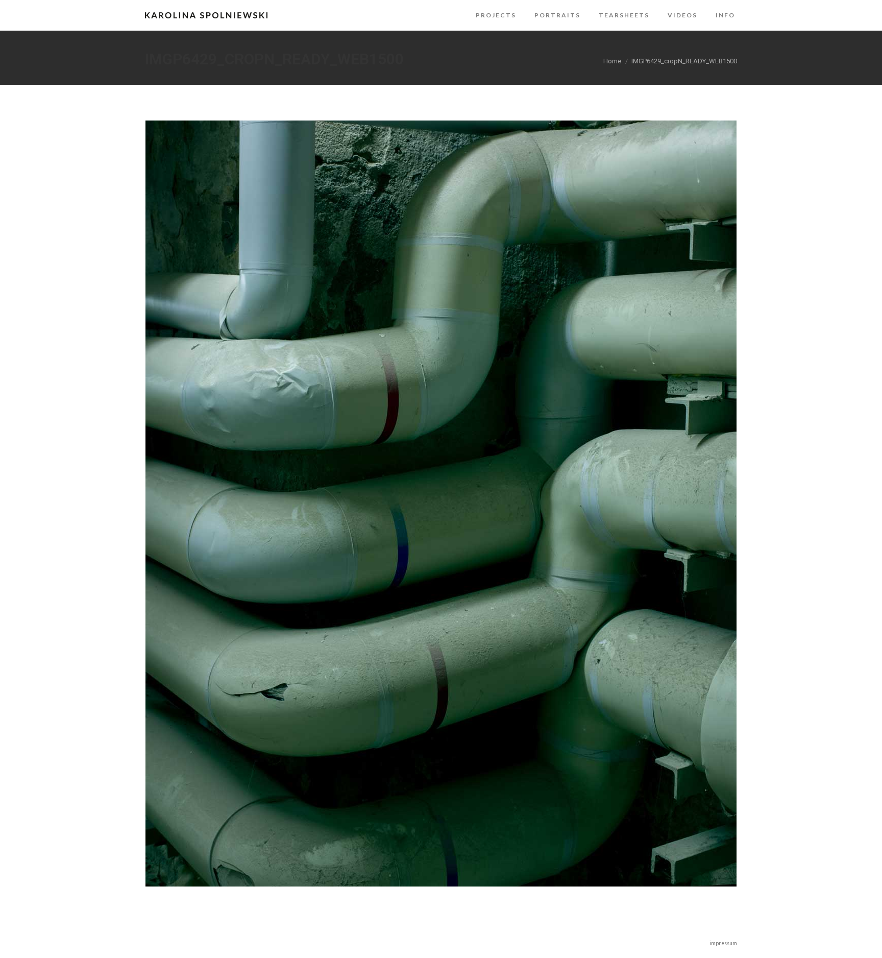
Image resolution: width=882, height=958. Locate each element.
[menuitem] (496, 15)
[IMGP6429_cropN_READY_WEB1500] (441, 504)
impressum (723, 943)
